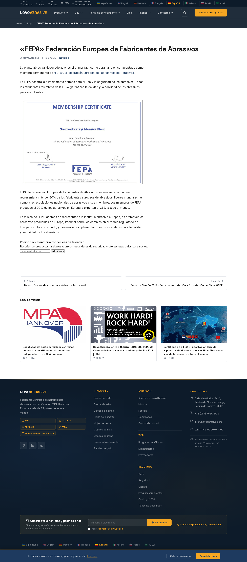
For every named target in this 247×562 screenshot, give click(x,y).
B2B (77, 12)
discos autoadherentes (106, 442)
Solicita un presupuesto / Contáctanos (200, 524)
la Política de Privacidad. (111, 529)
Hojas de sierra (102, 423)
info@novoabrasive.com (208, 421)
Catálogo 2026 (146, 499)
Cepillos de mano (103, 435)
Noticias (64, 57)
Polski (206, 3)
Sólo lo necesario (180, 555)
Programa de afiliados (150, 442)
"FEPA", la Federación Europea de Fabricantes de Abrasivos (94, 73)
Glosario (143, 486)
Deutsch (140, 3)
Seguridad (144, 480)
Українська (104, 3)
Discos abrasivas (103, 404)
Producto (59, 12)
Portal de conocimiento (103, 12)
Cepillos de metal (103, 429)
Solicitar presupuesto (210, 12)
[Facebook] (23, 445)
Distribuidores (146, 448)
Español (174, 3)
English (123, 3)
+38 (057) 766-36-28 (207, 413)
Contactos (164, 12)
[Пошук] (184, 12)
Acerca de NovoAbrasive (152, 398)
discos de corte (102, 398)
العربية (220, 3)
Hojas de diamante (104, 416)
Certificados (145, 416)
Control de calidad (148, 423)
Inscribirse (59, 251)
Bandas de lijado (103, 448)
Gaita (141, 474)
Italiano (190, 3)
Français (157, 3)
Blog (129, 12)
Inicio (19, 23)
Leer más (92, 556)
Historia (142, 404)
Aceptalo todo (208, 555)
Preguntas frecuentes (150, 493)
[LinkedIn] (32, 445)
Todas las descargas (150, 505)
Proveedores (145, 455)
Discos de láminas (104, 410)
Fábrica (143, 12)
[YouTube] (41, 445)
